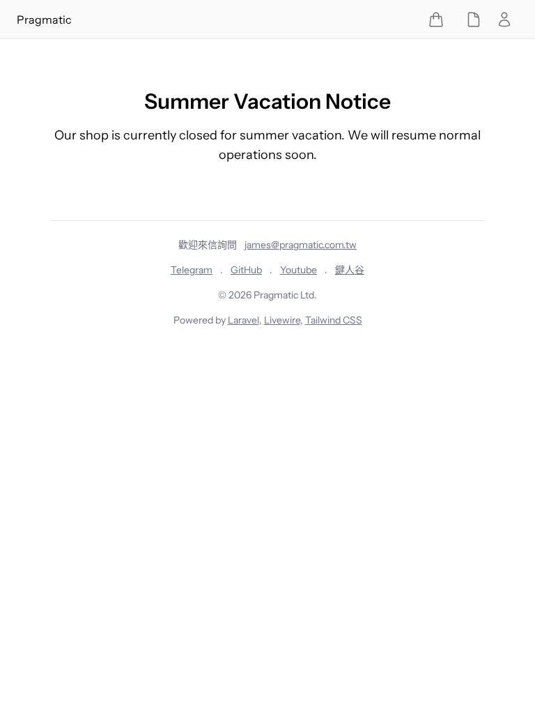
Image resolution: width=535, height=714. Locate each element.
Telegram (191, 270)
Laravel (243, 320)
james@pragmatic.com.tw (301, 244)
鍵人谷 (349, 270)
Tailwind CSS (333, 320)
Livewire (282, 320)
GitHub (246, 270)
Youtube (298, 270)
